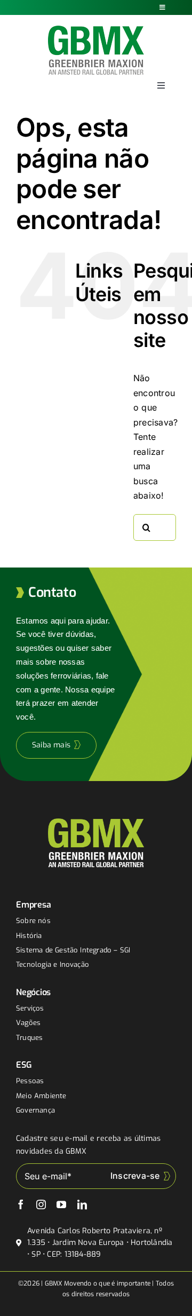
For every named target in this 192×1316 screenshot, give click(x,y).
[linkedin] (82, 1204)
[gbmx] (96, 30)
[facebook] (21, 1204)
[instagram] (41, 1204)
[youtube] (61, 1204)
